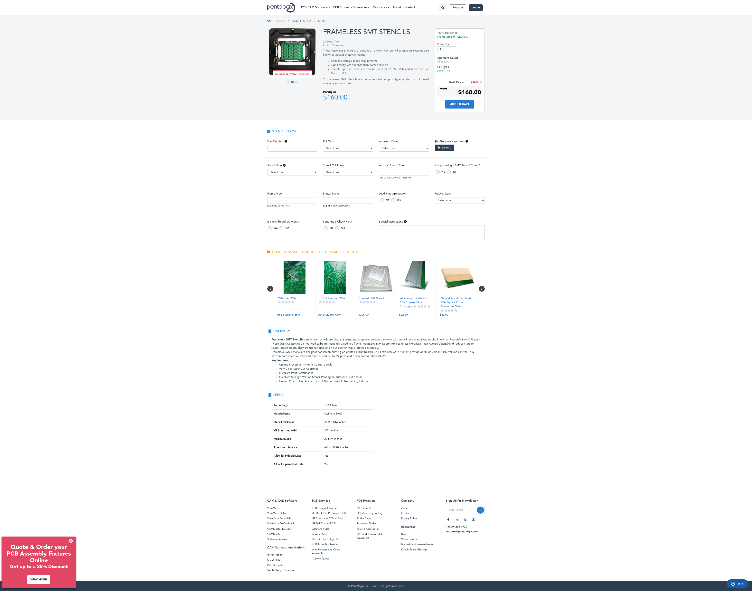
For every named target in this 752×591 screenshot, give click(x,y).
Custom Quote (320, 559)
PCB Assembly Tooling (369, 513)
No (443, 171)
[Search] (442, 7)
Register (458, 7)
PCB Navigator (276, 565)
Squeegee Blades (366, 523)
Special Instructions (391, 221)
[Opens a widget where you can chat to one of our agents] (737, 584)
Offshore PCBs (320, 529)
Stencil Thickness (333, 165)
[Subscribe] (480, 510)
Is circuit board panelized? (283, 221)
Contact (409, 7)
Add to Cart (459, 104)
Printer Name (331, 193)
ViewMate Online (277, 513)
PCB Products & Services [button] (350, 7)
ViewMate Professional (280, 523)
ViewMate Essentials (279, 518)
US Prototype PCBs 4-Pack (327, 518)
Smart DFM (274, 560)
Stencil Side (274, 165)
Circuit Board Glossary (414, 549)
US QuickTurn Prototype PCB (329, 513)
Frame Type (274, 193)
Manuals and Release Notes (417, 544)
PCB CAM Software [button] (314, 7)
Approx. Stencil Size (391, 165)
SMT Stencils (276, 21)
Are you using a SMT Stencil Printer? (457, 165)
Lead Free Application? (393, 193)
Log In (476, 7)
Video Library (409, 539)
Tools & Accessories (368, 529)
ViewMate (273, 508)
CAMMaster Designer (280, 529)
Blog (404, 534)
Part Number (275, 141)
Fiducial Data (443, 193)
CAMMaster (274, 534)
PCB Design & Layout (324, 508)
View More (38, 579)
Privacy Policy (409, 518)
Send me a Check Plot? (337, 221)
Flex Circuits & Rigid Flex (326, 539)
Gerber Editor (275, 555)
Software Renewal (277, 539)
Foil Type (328, 141)
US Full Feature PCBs (324, 523)
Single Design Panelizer (280, 570)
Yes (454, 171)
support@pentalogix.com (462, 531)
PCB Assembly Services (325, 544)
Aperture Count (389, 141)
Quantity (443, 44)
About (397, 7)
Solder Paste (364, 518)
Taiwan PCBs (319, 534)
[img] (70, 541)
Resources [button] (380, 7)
